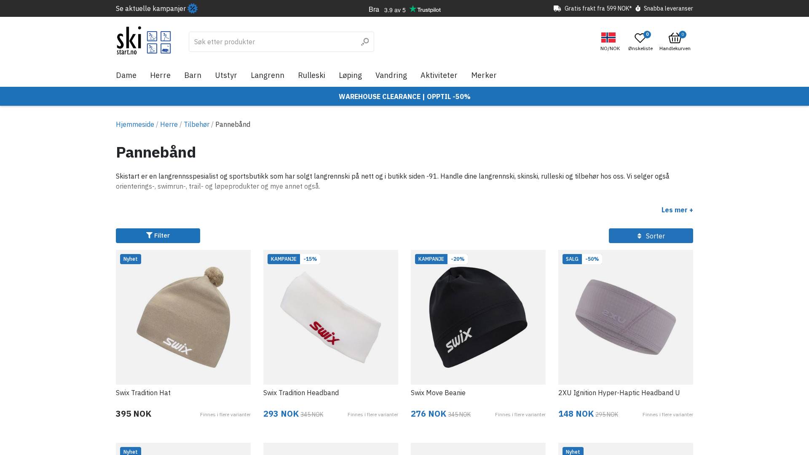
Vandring (391, 75)
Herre (160, 75)
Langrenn (267, 75)
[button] (611, 42)
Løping (350, 75)
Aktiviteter (439, 75)
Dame (126, 75)
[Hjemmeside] (144, 40)
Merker (484, 75)
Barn (192, 75)
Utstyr (226, 75)
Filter (161, 235)
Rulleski (311, 75)
